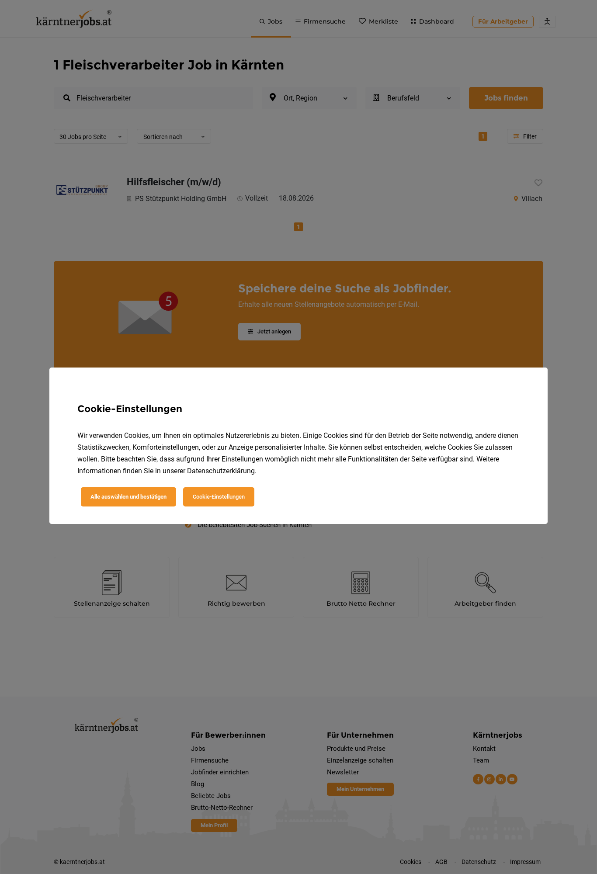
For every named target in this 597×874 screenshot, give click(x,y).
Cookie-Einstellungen (219, 496)
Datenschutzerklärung (221, 471)
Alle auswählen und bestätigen (128, 496)
